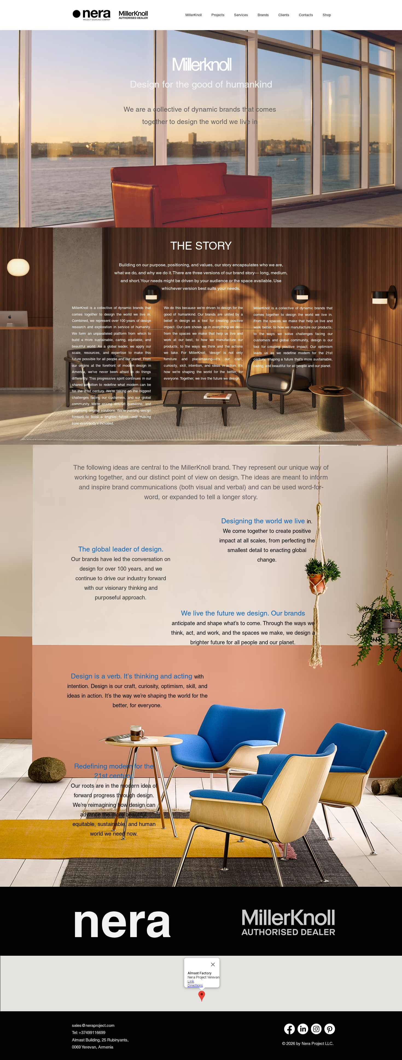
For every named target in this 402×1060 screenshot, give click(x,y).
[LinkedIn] (303, 1029)
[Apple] (91, 15)
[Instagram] (316, 1029)
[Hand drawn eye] (288, 922)
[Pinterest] (329, 1029)
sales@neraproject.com (93, 1025)
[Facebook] (289, 1029)
